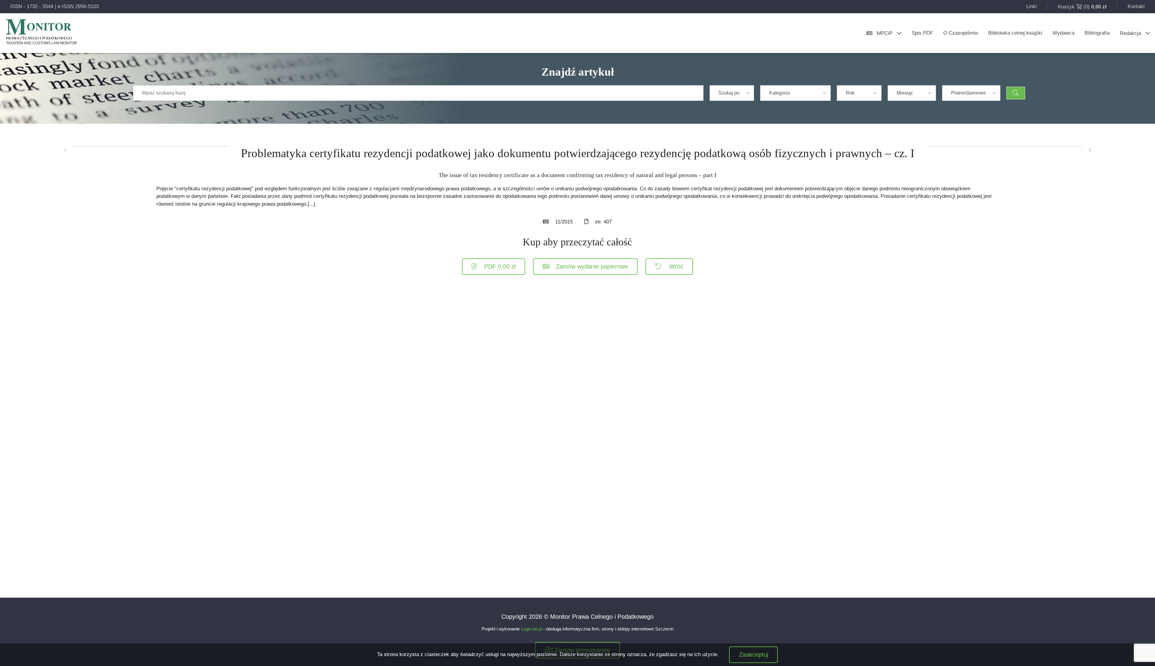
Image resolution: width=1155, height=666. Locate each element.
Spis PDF (922, 33)
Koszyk (1066, 7)
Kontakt (1136, 6)
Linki (1031, 6)
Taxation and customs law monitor (41, 43)
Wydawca (1063, 33)
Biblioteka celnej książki (1015, 33)
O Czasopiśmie (960, 33)
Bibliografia (1097, 33)
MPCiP (884, 33)
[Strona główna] (39, 29)
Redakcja (1130, 33)
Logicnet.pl (531, 628)
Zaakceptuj (753, 654)
